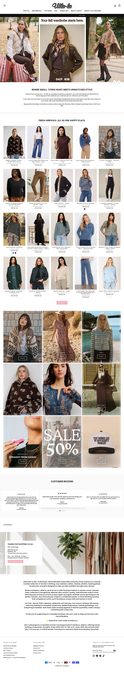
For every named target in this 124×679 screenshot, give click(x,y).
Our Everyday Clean (9, 655)
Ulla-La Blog (6, 650)
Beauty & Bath (76, 11)
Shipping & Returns (38, 646)
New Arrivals (37, 11)
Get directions (15, 561)
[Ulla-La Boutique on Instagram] (94, 656)
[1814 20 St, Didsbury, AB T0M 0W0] (62, 553)
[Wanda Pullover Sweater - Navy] (84, 209)
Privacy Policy (37, 653)
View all (62, 302)
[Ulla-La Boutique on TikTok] (104, 656)
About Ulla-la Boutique (10, 646)
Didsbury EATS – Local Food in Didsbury (14, 657)
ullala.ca (73, 620)
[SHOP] (62, 337)
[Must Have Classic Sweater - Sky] (108, 297)
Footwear (48, 11)
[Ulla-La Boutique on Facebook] (97, 656)
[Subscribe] (114, 651)
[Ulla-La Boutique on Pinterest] (100, 656)
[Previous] (114, 82)
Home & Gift (64, 11)
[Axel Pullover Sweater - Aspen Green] (13, 253)
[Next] (119, 82)
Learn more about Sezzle (10, 653)
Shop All (26, 11)
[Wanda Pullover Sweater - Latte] (87, 209)
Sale (55, 11)
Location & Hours (8, 648)
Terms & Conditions (38, 650)
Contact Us (36, 648)
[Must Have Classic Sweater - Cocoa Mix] (111, 297)
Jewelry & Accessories (92, 11)
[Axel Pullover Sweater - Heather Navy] (15, 253)
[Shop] (22, 337)
